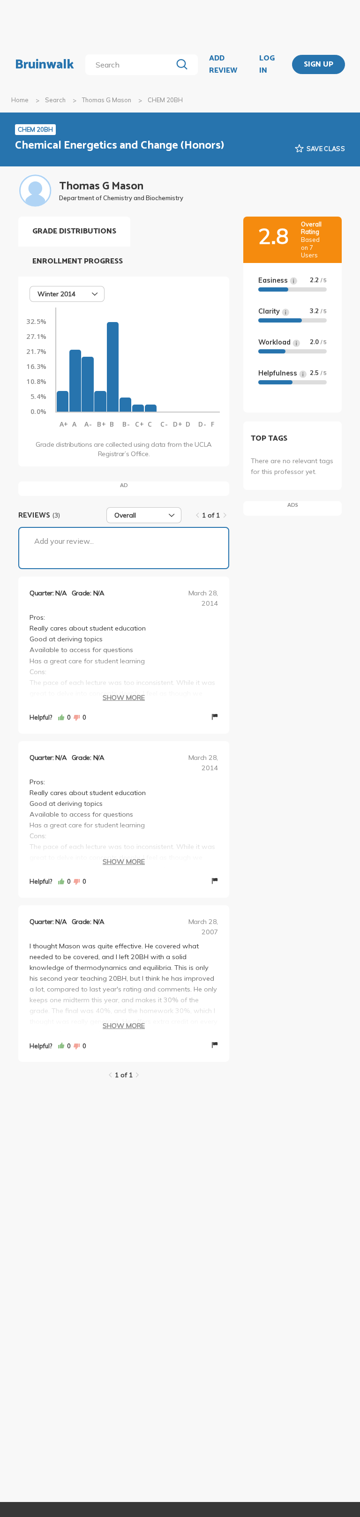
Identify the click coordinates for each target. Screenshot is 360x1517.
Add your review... (64, 541)
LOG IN (267, 64)
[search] (130, 64)
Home (20, 100)
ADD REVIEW (223, 64)
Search (55, 100)
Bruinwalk (44, 64)
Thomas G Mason (106, 100)
